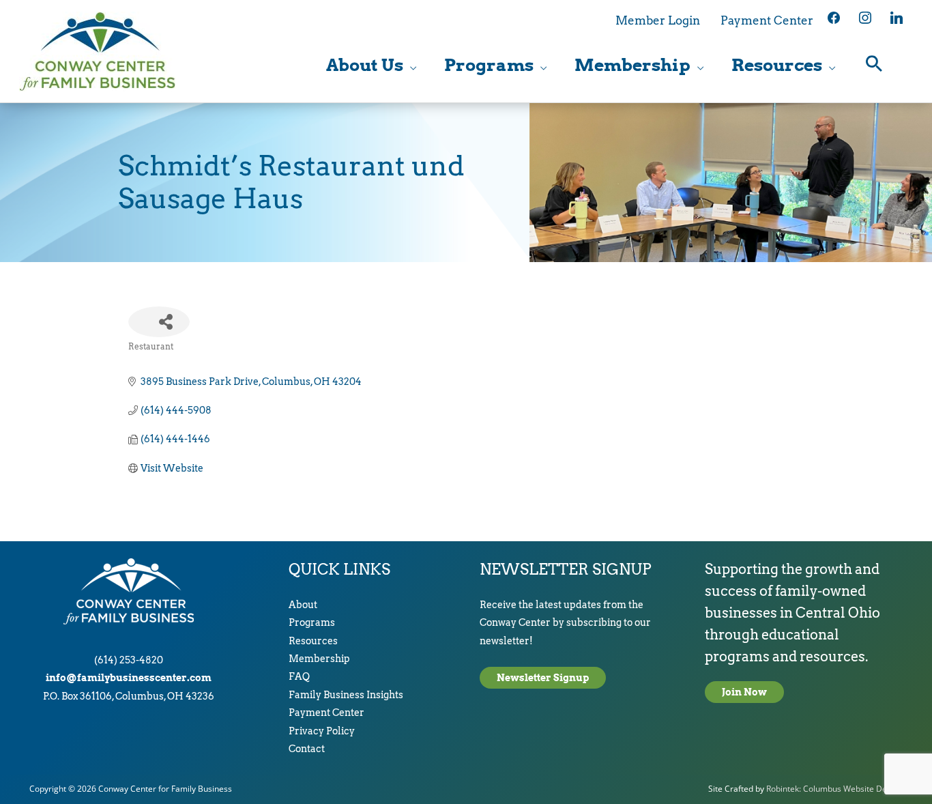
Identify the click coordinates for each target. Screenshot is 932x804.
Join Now (744, 692)
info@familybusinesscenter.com (129, 677)
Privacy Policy (322, 731)
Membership (319, 658)
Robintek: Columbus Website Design (834, 788)
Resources (313, 640)
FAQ (299, 676)
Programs (312, 622)
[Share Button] (159, 321)
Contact (307, 748)
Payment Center (326, 712)
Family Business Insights (346, 694)
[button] (874, 65)
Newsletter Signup (543, 677)
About (303, 604)
